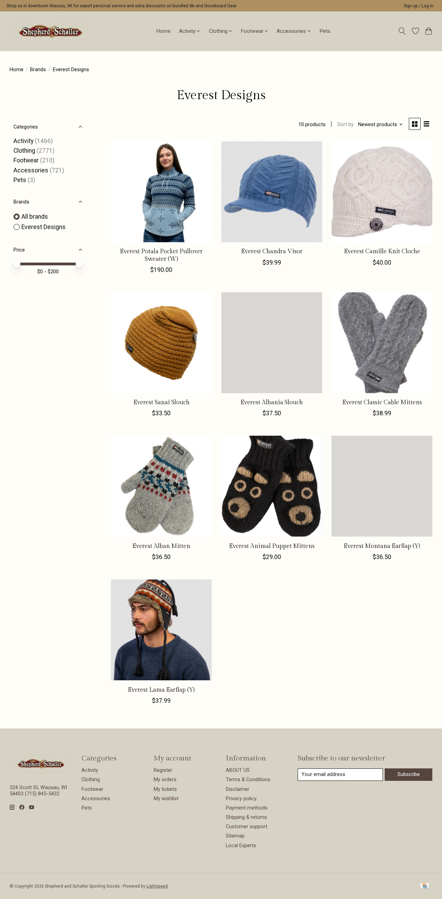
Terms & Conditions (248, 779)
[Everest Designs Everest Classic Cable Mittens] (382, 342)
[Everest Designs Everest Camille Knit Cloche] (382, 191)
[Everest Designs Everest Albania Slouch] (271, 342)
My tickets (165, 789)
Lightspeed (157, 886)
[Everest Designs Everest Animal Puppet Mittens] (271, 486)
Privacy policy (241, 798)
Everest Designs (43, 227)
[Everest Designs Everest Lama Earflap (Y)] (161, 629)
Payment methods (247, 808)
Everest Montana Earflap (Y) (382, 546)
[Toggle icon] (402, 31)
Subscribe (408, 774)
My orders (165, 779)
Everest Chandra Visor (271, 251)
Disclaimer (237, 789)
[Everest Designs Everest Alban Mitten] (161, 486)
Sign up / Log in (418, 5)
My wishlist (166, 798)
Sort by (345, 124)
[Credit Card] (424, 886)
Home (163, 31)
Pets (324, 31)
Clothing (24, 150)
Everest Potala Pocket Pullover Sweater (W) (161, 255)
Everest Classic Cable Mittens (382, 402)
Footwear (26, 160)
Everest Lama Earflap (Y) (161, 689)
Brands (38, 69)
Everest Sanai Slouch (161, 402)
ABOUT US (238, 770)
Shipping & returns (246, 817)
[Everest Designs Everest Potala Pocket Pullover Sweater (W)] (161, 191)
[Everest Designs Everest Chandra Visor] (271, 191)
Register (163, 770)
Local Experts (241, 845)
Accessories (30, 170)
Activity (23, 141)
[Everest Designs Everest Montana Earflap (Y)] (382, 486)
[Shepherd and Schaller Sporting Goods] (50, 31)
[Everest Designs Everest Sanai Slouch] (161, 342)
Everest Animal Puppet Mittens (272, 546)
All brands (34, 216)
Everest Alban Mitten (161, 546)
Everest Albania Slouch (271, 402)
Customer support (246, 826)
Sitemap (235, 836)
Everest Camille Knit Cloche (382, 251)
